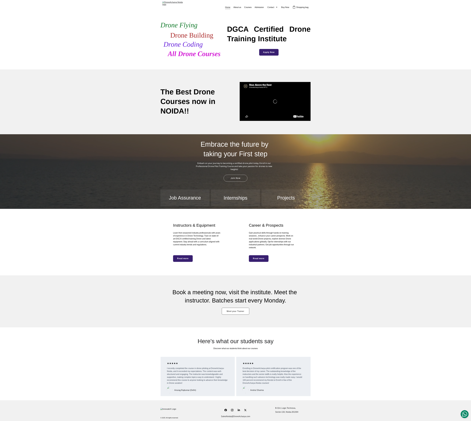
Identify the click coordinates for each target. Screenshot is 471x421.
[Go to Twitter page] (245, 410)
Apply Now (269, 52)
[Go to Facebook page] (226, 410)
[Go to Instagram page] (233, 410)
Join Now (236, 178)
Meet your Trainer (235, 311)
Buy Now (285, 7)
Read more (258, 258)
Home (227, 7)
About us (237, 7)
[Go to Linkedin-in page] (240, 410)
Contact (270, 7)
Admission (259, 7)
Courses (248, 7)
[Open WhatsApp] (465, 414)
